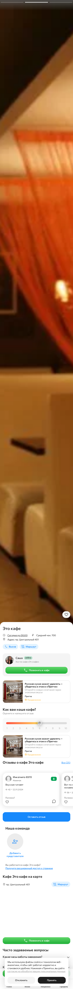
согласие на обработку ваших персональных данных (36, 971)
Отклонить (21, 980)
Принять (51, 980)
